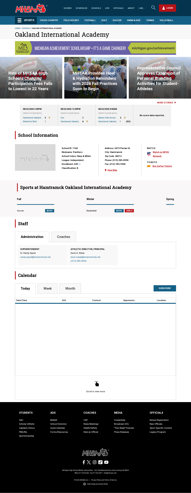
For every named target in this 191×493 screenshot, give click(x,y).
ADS (53, 412)
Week (48, 288)
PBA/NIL (23, 432)
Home (17, 28)
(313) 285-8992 (79, 261)
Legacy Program (158, 432)
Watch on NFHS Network (161, 154)
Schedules (81, 8)
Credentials (119, 420)
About (131, 8)
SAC (21, 420)
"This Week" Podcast (124, 428)
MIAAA (53, 420)
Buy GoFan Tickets (162, 166)
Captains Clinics (27, 428)
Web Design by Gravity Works (97, 484)
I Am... (141, 8)
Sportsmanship (26, 436)
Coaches (63, 237)
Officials (118, 8)
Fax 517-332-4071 (96, 473)
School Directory (58, 424)
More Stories (165, 102)
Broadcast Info (121, 424)
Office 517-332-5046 (81, 473)
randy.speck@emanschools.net (35, 257)
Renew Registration (159, 420)
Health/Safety (90, 428)
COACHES (90, 412)
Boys (49, 210)
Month (70, 288)
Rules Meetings (91, 424)
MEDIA (118, 412)
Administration (32, 237)
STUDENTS (26, 412)
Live (107, 8)
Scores (68, 8)
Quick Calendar (57, 428)
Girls (129, 210)
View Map (112, 170)
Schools (96, 8)
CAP (86, 420)
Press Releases (121, 432)
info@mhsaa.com (110, 473)
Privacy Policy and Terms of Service (104, 480)
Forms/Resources (59, 432)
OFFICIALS (156, 412)
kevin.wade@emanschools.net (85, 257)
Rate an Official (91, 432)
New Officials (156, 424)
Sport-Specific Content (161, 428)
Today (25, 288)
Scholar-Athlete (26, 424)
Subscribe (165, 288)
